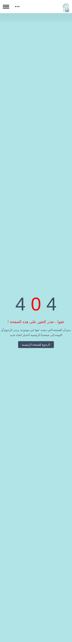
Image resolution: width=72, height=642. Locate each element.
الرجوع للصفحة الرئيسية (36, 344)
